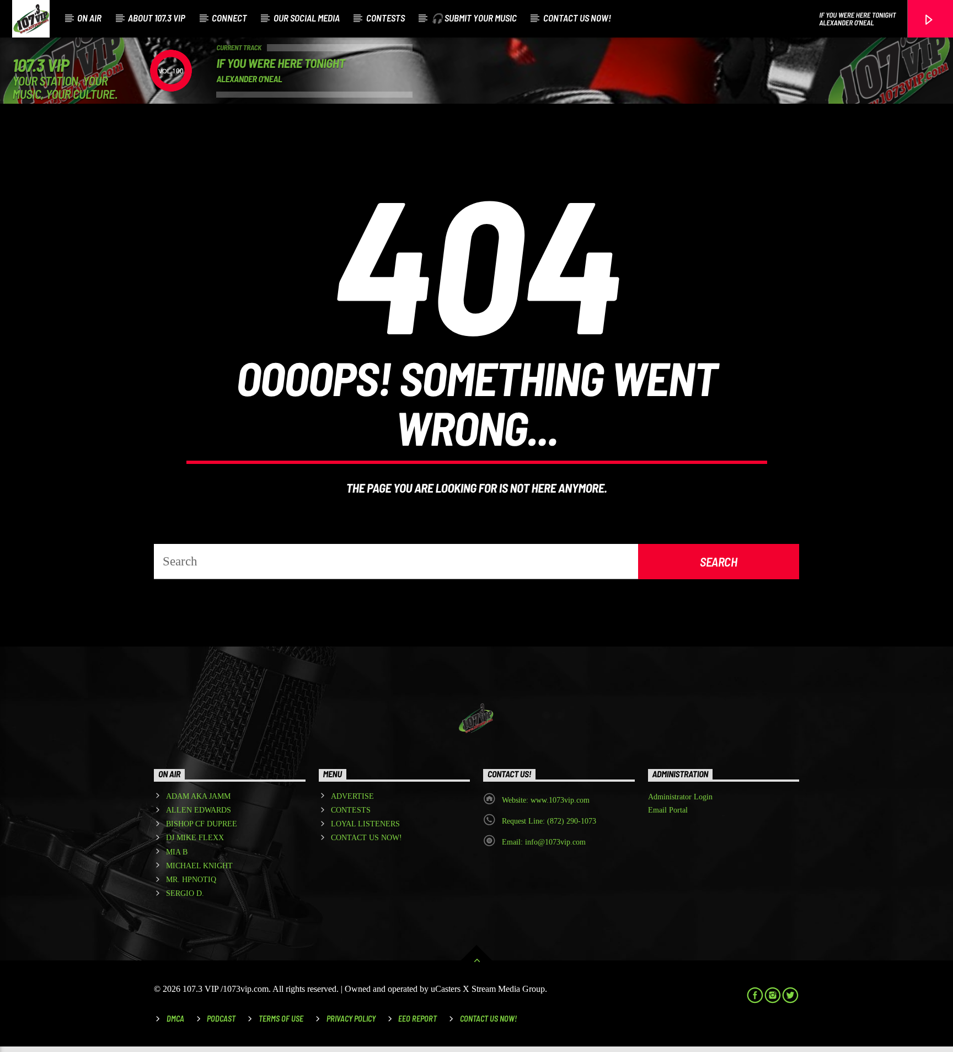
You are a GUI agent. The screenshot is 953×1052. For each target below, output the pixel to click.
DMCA (175, 1018)
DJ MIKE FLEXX (195, 838)
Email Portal (668, 810)
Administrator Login (680, 797)
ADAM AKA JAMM (198, 796)
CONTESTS (385, 17)
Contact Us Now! (488, 1018)
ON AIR (89, 17)
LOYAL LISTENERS (365, 824)
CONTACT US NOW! (577, 17)
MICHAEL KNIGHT (199, 866)
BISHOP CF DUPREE (201, 824)
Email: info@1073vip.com (544, 842)
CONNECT (229, 17)
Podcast (221, 1018)
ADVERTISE (352, 796)
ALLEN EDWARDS (198, 810)
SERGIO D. (185, 893)
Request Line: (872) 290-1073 (549, 821)
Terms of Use (281, 1018)
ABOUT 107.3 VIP (156, 17)
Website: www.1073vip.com (546, 800)
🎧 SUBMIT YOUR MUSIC (474, 17)
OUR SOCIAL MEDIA (307, 17)
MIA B (177, 852)
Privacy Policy (351, 1018)
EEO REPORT (417, 1018)
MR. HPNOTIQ (191, 879)
